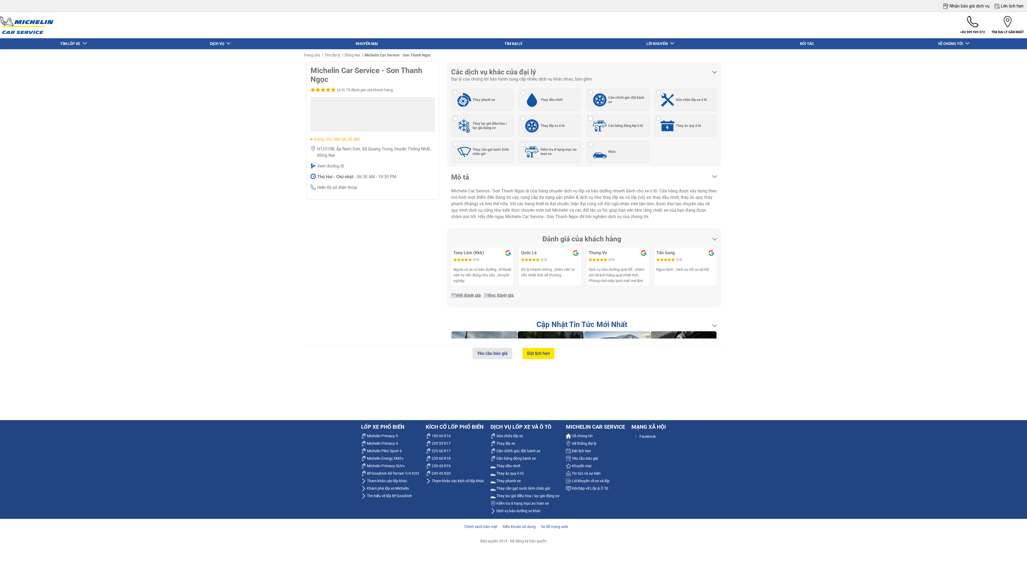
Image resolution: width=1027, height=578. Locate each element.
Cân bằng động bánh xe (516, 458)
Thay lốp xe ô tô (553, 126)
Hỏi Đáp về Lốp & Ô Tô (589, 488)
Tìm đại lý (332, 55)
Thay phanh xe (484, 100)
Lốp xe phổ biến (382, 426)
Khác (612, 152)
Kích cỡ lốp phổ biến (455, 426)
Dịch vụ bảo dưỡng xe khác (518, 511)
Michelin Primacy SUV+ (385, 466)
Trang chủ (312, 55)
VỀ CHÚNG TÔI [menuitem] (951, 43)
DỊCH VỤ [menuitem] (218, 43)
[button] (364, 90)
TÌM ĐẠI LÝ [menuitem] (513, 43)
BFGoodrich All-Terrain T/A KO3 (392, 473)
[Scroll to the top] (1013, 567)
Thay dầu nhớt (551, 100)
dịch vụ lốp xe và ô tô (520, 426)
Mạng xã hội (648, 426)
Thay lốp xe (505, 443)
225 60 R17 (441, 451)
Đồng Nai (352, 55)
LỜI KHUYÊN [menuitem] (657, 43)
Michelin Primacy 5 (382, 436)
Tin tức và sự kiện (586, 473)
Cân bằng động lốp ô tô (625, 126)
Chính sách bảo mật (480, 526)
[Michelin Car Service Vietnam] (26, 25)
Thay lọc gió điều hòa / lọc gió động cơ (490, 125)
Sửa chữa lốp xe (509, 436)
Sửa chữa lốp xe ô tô (691, 100)
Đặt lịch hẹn (538, 353)
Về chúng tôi (581, 436)
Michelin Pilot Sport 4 (384, 451)
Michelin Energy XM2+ (385, 458)
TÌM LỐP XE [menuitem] (71, 43)
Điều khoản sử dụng (519, 526)
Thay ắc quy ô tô (688, 126)
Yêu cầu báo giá (492, 353)
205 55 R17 (441, 443)
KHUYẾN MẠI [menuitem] (367, 43)
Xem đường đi (330, 166)
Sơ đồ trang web (554, 526)
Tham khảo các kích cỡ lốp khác (457, 481)
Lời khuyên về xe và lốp (590, 481)
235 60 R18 (441, 458)
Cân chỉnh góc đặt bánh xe (626, 100)
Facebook (647, 436)
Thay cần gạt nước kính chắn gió (491, 151)
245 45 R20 (441, 473)
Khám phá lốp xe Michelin (387, 488)
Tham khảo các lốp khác (386, 481)
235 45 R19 (441, 466)
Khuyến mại (581, 466)
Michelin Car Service (595, 426)
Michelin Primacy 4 (382, 443)
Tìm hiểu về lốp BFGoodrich (389, 496)
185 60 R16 (441, 436)
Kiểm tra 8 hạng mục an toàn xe (558, 151)
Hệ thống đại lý (583, 443)
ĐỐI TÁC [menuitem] (807, 43)
